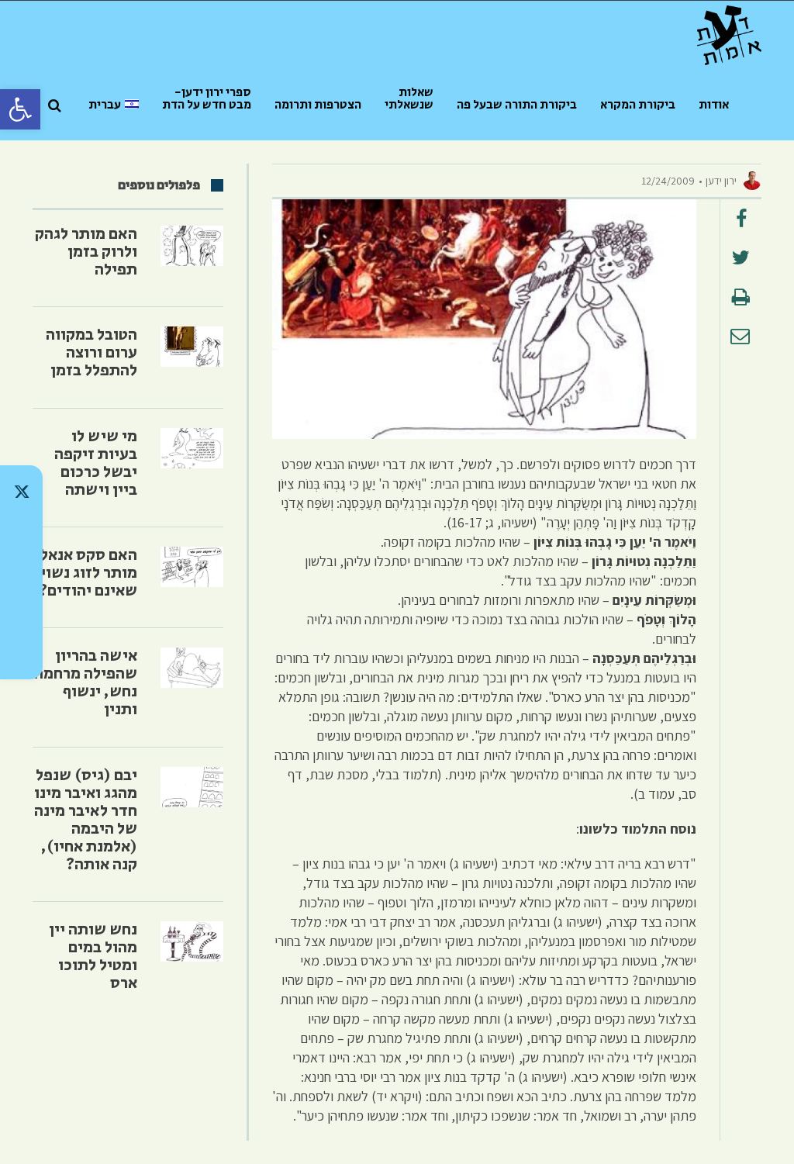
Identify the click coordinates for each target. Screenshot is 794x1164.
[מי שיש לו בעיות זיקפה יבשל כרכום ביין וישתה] (192, 448)
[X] (21, 491)
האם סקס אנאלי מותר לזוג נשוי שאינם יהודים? (86, 573)
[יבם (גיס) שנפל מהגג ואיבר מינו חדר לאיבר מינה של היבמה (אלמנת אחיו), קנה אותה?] (192, 787)
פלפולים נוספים (159, 185)
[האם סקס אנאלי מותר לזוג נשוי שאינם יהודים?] (192, 567)
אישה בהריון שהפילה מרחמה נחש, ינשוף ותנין (85, 682)
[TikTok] (21, 532)
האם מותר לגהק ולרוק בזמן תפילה (86, 252)
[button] (20, 109)
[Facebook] (21, 612)
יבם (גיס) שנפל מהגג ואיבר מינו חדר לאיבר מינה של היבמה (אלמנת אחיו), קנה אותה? (85, 820)
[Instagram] (21, 572)
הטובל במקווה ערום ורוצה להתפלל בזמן (91, 352)
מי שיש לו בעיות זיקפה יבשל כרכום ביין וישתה (95, 463)
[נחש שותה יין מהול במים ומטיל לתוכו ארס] (192, 941)
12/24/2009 (668, 181)
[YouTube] (21, 653)
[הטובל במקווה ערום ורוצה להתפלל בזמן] (192, 346)
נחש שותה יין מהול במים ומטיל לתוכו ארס (93, 956)
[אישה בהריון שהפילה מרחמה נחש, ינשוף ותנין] (192, 668)
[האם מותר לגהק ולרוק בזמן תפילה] (192, 246)
